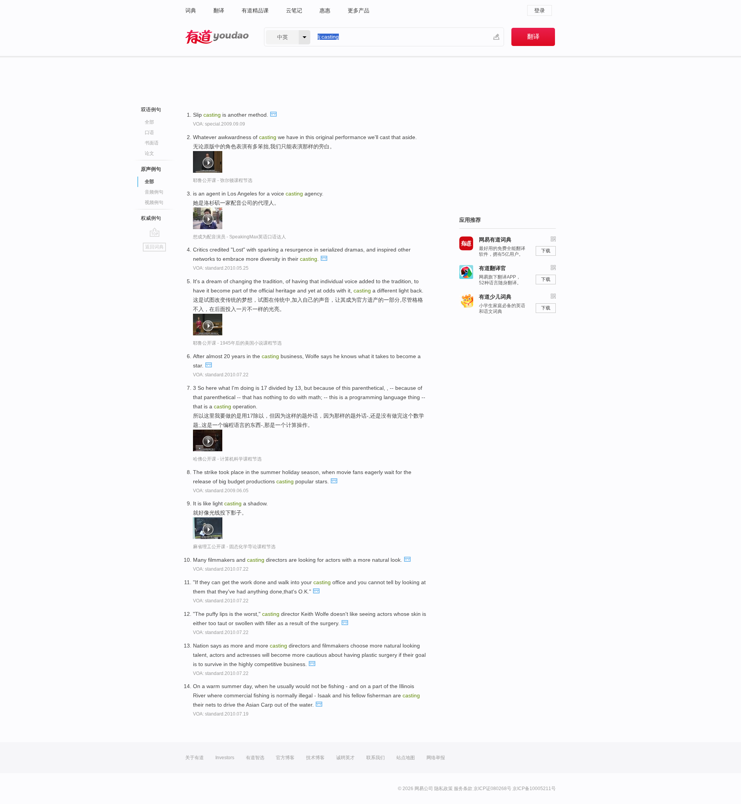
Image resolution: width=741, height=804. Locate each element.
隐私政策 (443, 788)
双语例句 (151, 109)
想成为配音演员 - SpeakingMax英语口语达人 (239, 237)
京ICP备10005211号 (534, 788)
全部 (149, 122)
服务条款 (463, 788)
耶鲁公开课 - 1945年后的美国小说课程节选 (237, 343)
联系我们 (375, 757)
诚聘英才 (345, 757)
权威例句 (151, 218)
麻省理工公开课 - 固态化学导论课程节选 (234, 546)
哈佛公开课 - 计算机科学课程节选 (227, 459)
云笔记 (294, 10)
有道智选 (255, 757)
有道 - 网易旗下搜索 (217, 37)
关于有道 (194, 757)
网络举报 (435, 757)
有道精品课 (255, 10)
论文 (149, 153)
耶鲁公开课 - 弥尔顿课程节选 (222, 180)
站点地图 (405, 757)
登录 (539, 10)
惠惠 (325, 10)
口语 (149, 132)
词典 (190, 10)
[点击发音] (273, 113)
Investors (224, 757)
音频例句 (154, 192)
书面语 (152, 143)
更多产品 (358, 10)
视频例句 (154, 202)
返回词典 (154, 247)
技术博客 (315, 757)
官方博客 (285, 757)
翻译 (218, 10)
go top (154, 232)
